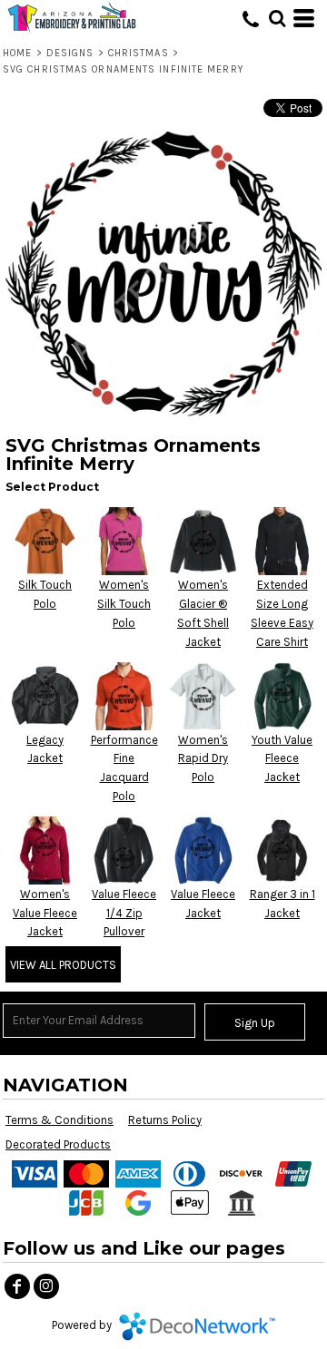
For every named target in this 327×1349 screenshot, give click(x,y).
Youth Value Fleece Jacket (282, 759)
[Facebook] (17, 1286)
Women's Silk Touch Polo (124, 604)
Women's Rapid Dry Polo (203, 759)
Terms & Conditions (59, 1120)
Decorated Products (58, 1144)
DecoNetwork (197, 1326)
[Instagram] (46, 1286)
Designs (70, 53)
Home (17, 53)
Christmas (138, 53)
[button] (277, 18)
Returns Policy (165, 1120)
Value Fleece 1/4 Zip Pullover (124, 913)
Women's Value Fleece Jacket (45, 913)
